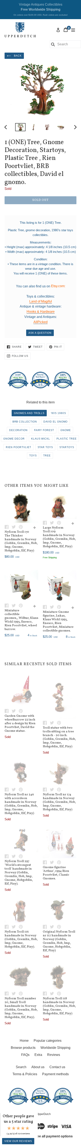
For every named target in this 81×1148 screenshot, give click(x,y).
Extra (38, 1055)
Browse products (23, 1047)
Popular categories (47, 1040)
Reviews (53, 1055)
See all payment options (54, 1136)
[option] (20, 127)
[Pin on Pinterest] (22, 526)
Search (21, 1067)
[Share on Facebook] (8, 526)
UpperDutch (44, 1114)
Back (17, 55)
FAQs (25, 1055)
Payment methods (55, 1074)
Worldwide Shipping (55, 1047)
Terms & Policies (24, 1074)
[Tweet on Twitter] (15, 526)
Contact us (57, 1067)
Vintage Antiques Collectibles (41, 9)
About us (37, 1067)
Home (24, 1040)
